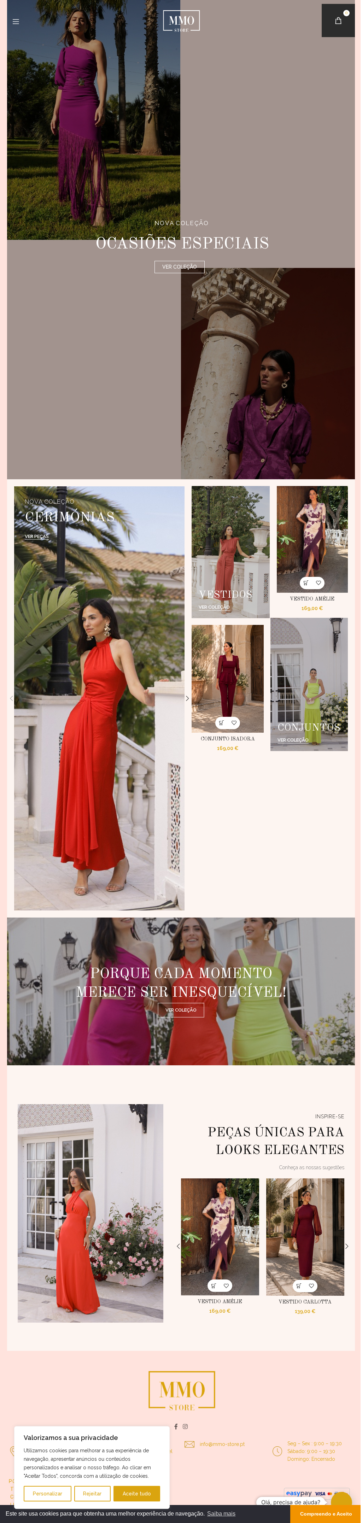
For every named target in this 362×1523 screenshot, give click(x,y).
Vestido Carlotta (302, 1302)
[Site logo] (178, 21)
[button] (9, 698)
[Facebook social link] (173, 1426)
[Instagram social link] (182, 1426)
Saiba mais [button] (221, 1514)
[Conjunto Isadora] (225, 679)
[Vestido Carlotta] (302, 1237)
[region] (92, 1467)
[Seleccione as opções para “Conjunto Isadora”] (218, 723)
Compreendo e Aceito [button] (321, 1514)
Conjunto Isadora (225, 739)
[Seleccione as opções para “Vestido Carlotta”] (296, 1286)
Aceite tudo (137, 1493)
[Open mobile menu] (16, 21)
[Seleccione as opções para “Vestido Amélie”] (303, 583)
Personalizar (47, 1493)
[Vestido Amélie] (309, 539)
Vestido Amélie (309, 599)
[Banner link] (97, 698)
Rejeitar (92, 1493)
